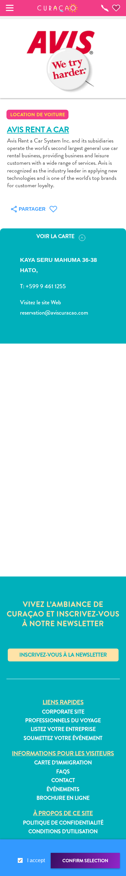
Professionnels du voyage (63, 720)
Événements (63, 789)
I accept (36, 860)
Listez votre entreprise (63, 729)
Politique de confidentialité (63, 822)
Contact (63, 780)
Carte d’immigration (63, 762)
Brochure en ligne (63, 798)
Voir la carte (55, 236)
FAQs (63, 771)
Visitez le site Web (40, 302)
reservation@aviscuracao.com (54, 313)
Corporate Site (63, 711)
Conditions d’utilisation (63, 831)
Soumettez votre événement (63, 738)
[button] (57, 8)
